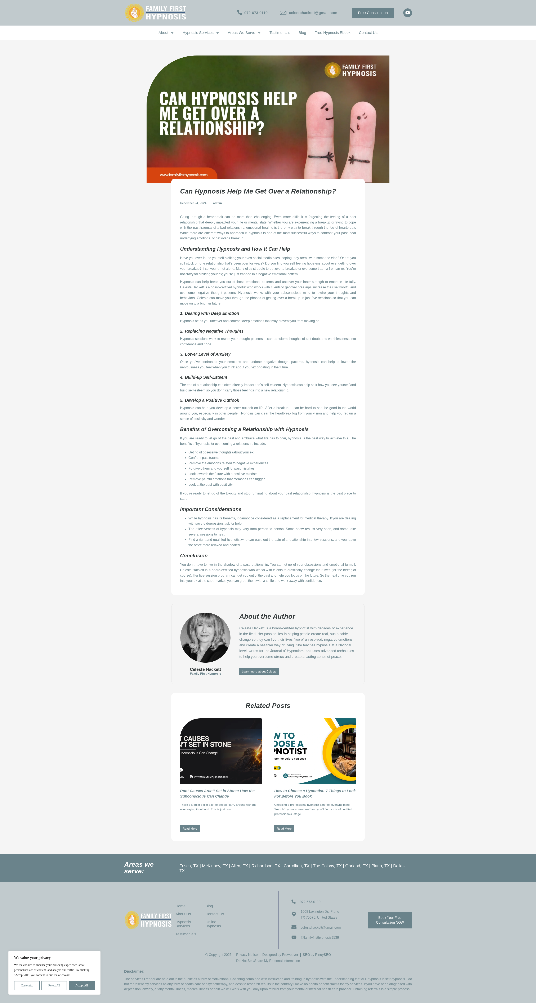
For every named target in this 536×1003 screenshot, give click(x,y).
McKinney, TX (215, 866)
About (163, 33)
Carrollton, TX (296, 866)
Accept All (81, 985)
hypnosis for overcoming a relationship (224, 443)
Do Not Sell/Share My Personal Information (268, 961)
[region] (54, 973)
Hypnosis (245, 292)
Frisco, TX (188, 866)
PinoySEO (323, 955)
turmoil (350, 564)
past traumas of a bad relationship (219, 227)
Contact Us (368, 33)
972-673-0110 (256, 13)
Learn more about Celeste (259, 671)
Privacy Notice (247, 955)
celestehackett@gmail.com (313, 13)
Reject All (54, 985)
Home (180, 906)
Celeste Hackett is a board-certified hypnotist (213, 287)
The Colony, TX (327, 866)
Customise (27, 985)
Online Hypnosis (213, 924)
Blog (302, 33)
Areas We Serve (241, 33)
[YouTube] (407, 12)
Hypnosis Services (198, 33)
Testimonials (279, 33)
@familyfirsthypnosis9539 (320, 937)
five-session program (214, 575)
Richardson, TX (265, 866)
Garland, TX (356, 866)
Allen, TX (239, 866)
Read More (190, 828)
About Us (183, 914)
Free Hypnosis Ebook (332, 33)
